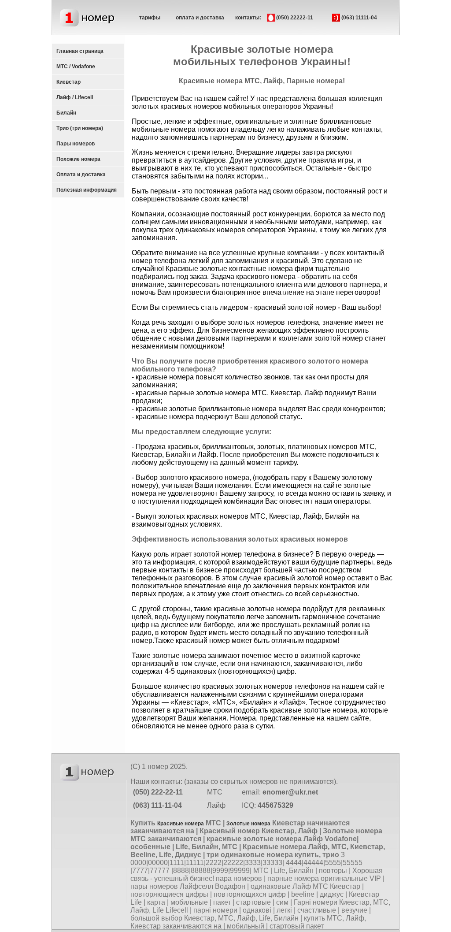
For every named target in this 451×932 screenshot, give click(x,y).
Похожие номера (78, 159)
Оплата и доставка (81, 174)
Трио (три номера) (79, 128)
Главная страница (80, 51)
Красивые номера (180, 824)
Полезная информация (86, 190)
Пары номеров (75, 144)
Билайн (66, 113)
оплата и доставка (200, 18)
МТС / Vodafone (75, 66)
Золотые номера (248, 824)
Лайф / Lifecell (74, 97)
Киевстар (68, 82)
